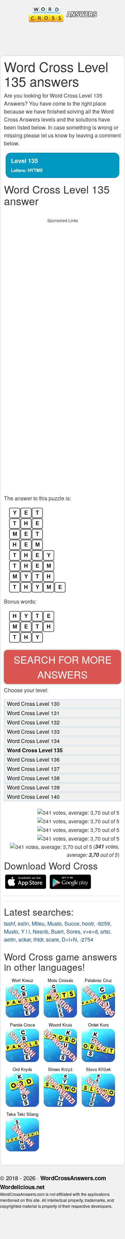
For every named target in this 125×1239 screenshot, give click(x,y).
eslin (23, 923)
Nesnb (40, 931)
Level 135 (27, 164)
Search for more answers (63, 667)
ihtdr (38, 939)
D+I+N (69, 939)
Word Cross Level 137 (33, 769)
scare (52, 939)
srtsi (105, 931)
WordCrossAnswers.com (73, 1178)
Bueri (57, 931)
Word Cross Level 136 (33, 759)
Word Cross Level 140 (33, 796)
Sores (73, 931)
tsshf (9, 923)
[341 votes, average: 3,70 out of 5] (78, 813)
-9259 (103, 923)
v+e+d (90, 931)
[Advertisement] (62, 288)
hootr (88, 923)
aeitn (10, 939)
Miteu (38, 923)
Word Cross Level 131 (33, 713)
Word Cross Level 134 (33, 741)
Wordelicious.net (22, 1187)
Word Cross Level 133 (33, 731)
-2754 (86, 939)
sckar (24, 939)
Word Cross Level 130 (33, 703)
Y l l (25, 931)
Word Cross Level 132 (33, 722)
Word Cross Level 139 (33, 787)
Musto (54, 923)
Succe (71, 923)
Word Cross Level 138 (33, 778)
